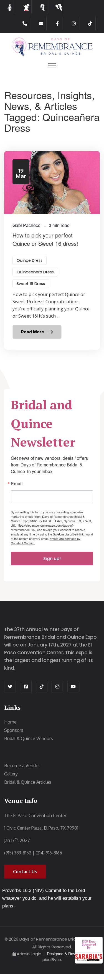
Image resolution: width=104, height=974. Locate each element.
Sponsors (13, 730)
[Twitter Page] (10, 686)
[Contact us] (41, 23)
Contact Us (25, 871)
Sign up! (52, 558)
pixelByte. (52, 959)
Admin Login (29, 954)
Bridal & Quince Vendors (28, 738)
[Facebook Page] (57, 23)
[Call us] (24, 23)
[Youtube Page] (73, 686)
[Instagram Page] (73, 23)
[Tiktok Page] (90, 23)
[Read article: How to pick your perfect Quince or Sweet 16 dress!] (52, 250)
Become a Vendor (22, 765)
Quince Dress (29, 260)
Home (10, 722)
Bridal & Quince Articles (27, 782)
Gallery (11, 774)
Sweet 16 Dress (31, 283)
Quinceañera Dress (35, 272)
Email (16, 484)
